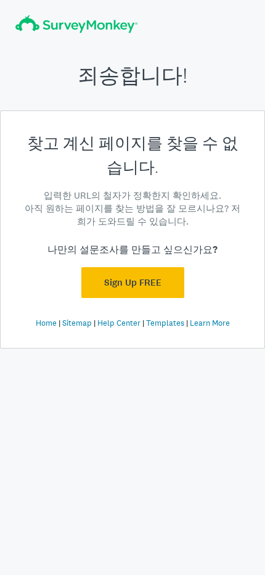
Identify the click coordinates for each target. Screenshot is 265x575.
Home (46, 323)
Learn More (210, 323)
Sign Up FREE (132, 282)
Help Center (119, 323)
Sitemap (77, 323)
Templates (165, 323)
